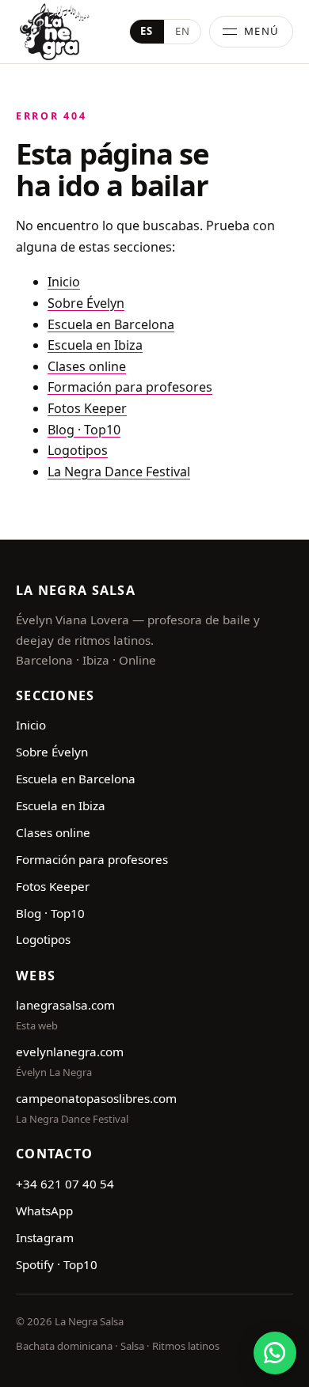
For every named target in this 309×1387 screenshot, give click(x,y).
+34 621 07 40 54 (65, 1184)
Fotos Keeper (87, 408)
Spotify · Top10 (56, 1264)
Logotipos (78, 450)
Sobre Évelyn (86, 303)
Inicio (64, 281)
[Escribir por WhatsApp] (275, 1353)
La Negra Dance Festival (119, 471)
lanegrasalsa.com (65, 1005)
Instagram (45, 1237)
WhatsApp (44, 1210)
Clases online (87, 366)
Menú (262, 31)
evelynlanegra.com (70, 1051)
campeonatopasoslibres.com (96, 1098)
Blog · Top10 (84, 429)
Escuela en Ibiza (95, 345)
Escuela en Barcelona (111, 324)
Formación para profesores (130, 387)
